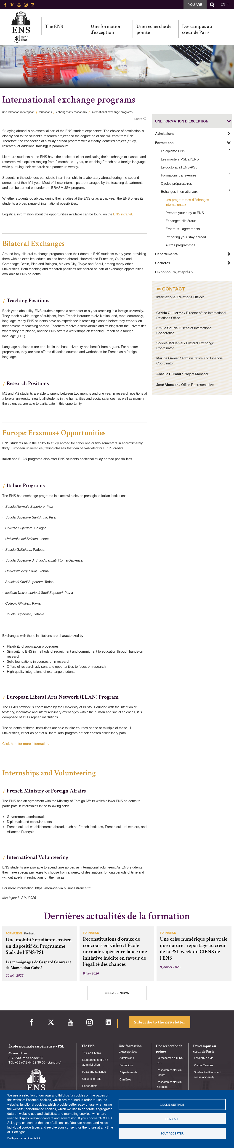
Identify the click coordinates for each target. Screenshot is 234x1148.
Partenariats (89, 1086)
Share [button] (138, 119)
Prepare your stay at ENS (184, 213)
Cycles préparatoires (176, 183)
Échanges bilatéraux (180, 221)
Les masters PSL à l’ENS (180, 159)
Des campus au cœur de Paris (197, 29)
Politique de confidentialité (23, 1138)
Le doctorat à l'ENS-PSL (179, 167)
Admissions (164, 134)
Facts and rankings (94, 1071)
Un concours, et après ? (174, 272)
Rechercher (212, 5)
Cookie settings (172, 1104)
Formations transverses (179, 175)
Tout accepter (172, 1133)
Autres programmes (180, 245)
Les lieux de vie (203, 1058)
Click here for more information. (26, 744)
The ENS (54, 26)
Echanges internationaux (179, 191)
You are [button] (195, 4)
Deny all (172, 1119)
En (223, 4)
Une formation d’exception (106, 29)
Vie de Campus (203, 1065)
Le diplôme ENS (173, 151)
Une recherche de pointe (153, 29)
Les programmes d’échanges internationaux (187, 202)
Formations (164, 143)
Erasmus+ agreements (182, 229)
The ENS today (91, 1052)
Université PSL (91, 1078)
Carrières (162, 263)
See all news (117, 993)
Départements (166, 254)
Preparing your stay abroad (185, 237)
